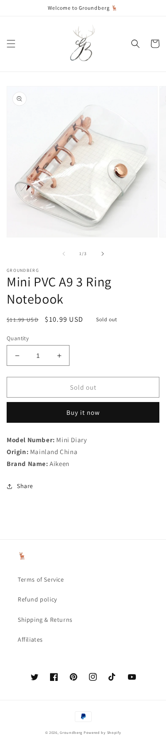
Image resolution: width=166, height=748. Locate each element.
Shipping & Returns (45, 620)
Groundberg (71, 732)
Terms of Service (41, 579)
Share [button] (25, 486)
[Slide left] (63, 253)
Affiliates (30, 639)
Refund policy (37, 599)
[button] (11, 43)
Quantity (18, 338)
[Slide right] (102, 253)
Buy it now (83, 412)
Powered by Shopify (102, 732)
